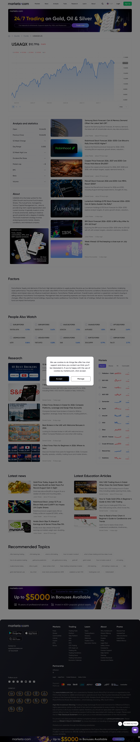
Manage (80, 379)
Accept (59, 379)
